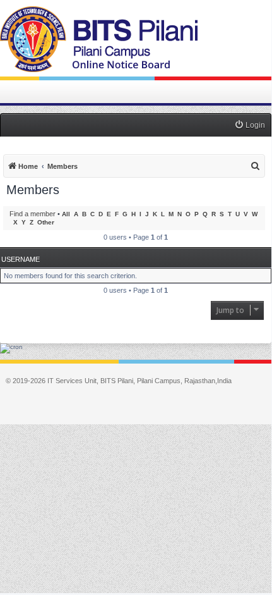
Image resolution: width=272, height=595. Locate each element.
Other (45, 222)
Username (20, 259)
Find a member (32, 214)
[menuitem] (249, 125)
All (66, 214)
